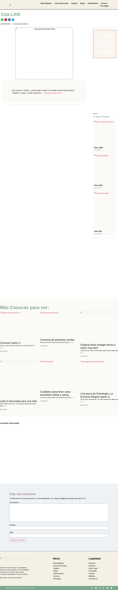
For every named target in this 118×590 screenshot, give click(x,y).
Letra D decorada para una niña (18, 401)
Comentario (14, 502)
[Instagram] (100, 588)
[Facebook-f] (104, 588)
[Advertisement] (44, 119)
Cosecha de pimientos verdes (57, 339)
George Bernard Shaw (53, 93)
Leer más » (97, 150)
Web (11, 532)
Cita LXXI (98, 231)
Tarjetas (74, 3)
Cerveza (104, 3)
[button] (2, 19)
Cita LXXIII (98, 148)
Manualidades (46, 3)
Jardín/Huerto (92, 3)
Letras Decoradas (61, 3)
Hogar (82, 3)
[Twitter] (107, 588)
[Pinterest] (96, 588)
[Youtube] (111, 588)
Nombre (13, 525)
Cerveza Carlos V (10, 342)
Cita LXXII (98, 185)
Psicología (104, 6)
